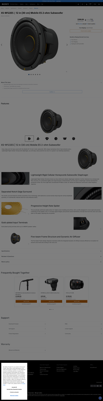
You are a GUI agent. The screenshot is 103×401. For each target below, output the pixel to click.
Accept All (14, 387)
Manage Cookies (14, 395)
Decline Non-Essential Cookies (14, 389)
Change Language (14, 392)
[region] (14, 381)
